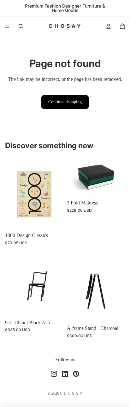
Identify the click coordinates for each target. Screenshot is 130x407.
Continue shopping (65, 102)
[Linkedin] (65, 374)
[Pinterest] (76, 374)
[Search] (21, 26)
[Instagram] (54, 374)
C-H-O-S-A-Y (71, 393)
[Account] (108, 26)
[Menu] (7, 26)
